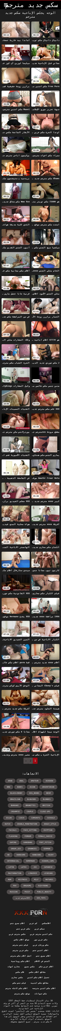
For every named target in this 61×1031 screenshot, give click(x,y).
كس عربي (33, 923)
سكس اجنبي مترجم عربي (41, 934)
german (47, 849)
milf (36, 880)
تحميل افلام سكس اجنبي (38, 977)
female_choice (45, 836)
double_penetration (27, 824)
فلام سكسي (19, 972)
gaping (13, 842)
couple (30, 812)
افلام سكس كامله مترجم (16, 988)
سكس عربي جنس (23, 929)
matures (49, 880)
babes (20, 787)
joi (35, 867)
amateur (34, 781)
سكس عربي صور (40, 940)
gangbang (27, 842)
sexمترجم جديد (22, 898)
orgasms (27, 886)
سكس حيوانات (41, 994)
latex (23, 867)
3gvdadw (49, 781)
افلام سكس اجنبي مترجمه (44, 988)
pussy (27, 892)
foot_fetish (45, 842)
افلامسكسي (46, 923)
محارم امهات (14, 966)
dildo (9, 818)
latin (11, 867)
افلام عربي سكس (46, 966)
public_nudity (44, 892)
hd (8, 855)
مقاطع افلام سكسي (37, 972)
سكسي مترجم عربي (17, 934)
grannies (32, 849)
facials (12, 830)
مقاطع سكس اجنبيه (39, 983)
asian (32, 787)
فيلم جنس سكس (19, 983)
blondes (47, 799)
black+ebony (16, 793)
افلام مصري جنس (17, 923)
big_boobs (34, 793)
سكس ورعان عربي (40, 945)
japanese (48, 867)
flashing (13, 836)
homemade (30, 861)
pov (14, 886)
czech (21, 818)
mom (9, 880)
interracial (13, 861)
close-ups (45, 812)
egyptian (48, 830)
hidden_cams (48, 861)
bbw (8, 787)
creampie (15, 812)
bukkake (15, 805)
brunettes (31, 805)
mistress (22, 880)
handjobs (36, 855)
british (46, 805)
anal (21, 781)
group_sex (16, 849)
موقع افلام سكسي (21, 940)
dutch (7, 824)
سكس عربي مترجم (20, 950)
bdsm (48, 793)
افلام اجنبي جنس (40, 950)
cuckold (51, 818)
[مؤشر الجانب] (30, 912)
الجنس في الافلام (42, 961)
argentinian (48, 787)
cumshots (35, 818)
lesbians (48, 873)
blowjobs (31, 799)
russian (14, 892)
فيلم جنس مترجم (20, 945)
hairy (51, 855)
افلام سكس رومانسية (20, 961)
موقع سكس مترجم (22, 994)
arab (10, 781)
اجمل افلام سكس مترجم (20, 956)
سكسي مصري (29, 966)
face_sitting (30, 830)
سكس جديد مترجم (41, 1022)
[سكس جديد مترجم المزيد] (6, 4)
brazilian (15, 799)
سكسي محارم (17, 977)
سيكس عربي (39, 929)
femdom (28, 836)
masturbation (14, 873)
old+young (43, 886)
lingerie (32, 873)
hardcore (21, 855)
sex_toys (41, 898)
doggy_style (50, 824)
